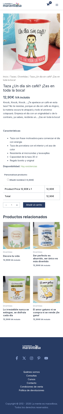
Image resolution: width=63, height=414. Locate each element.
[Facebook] (17, 358)
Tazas (13, 76)
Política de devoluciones (31, 390)
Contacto (31, 383)
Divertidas (23, 76)
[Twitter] (24, 358)
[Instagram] (31, 358)
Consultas (31, 375)
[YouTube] (46, 358)
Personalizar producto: (16, 174)
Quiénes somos (31, 372)
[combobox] (31, 131)
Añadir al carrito (34, 204)
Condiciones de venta (31, 386)
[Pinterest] (39, 358)
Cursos (31, 379)
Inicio (5, 76)
